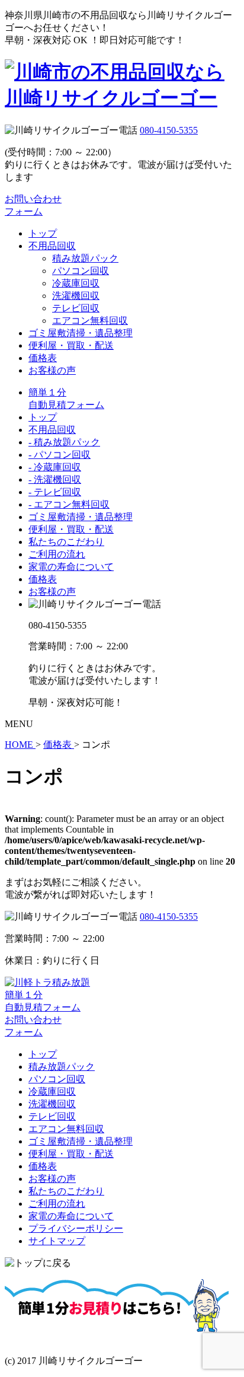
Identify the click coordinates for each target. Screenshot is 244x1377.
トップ (42, 233)
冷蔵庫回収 (75, 283)
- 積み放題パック (64, 442)
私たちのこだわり (66, 542)
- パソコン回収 (59, 455)
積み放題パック (85, 258)
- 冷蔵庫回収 (54, 467)
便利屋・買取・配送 (71, 345)
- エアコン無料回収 (69, 504)
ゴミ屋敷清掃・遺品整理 (80, 333)
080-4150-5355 (169, 130)
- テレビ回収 (54, 492)
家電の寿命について (71, 567)
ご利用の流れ (56, 554)
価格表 (42, 358)
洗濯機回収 (75, 296)
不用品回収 (52, 246)
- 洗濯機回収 (54, 479)
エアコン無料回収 (90, 320)
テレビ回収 (75, 308)
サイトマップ (56, 1241)
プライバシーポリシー (75, 1228)
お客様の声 (52, 370)
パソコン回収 (80, 271)
